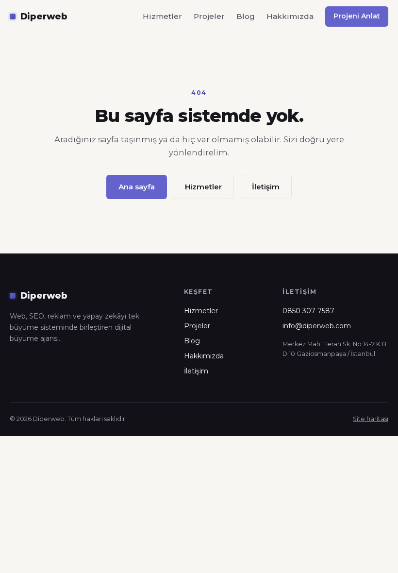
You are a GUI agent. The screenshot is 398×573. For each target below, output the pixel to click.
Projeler (209, 16)
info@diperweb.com (316, 325)
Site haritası (370, 418)
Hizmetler (162, 16)
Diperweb (43, 16)
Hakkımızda (290, 16)
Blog (245, 16)
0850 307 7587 (308, 310)
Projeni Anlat (356, 16)
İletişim (266, 186)
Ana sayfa (136, 186)
